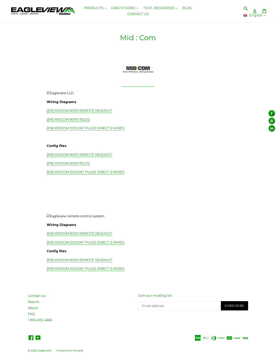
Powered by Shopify (70, 350)
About (33, 308)
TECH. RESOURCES (161, 8)
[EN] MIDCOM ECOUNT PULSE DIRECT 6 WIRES (85, 128)
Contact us (36, 296)
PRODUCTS (96, 8)
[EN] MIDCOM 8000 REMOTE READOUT (79, 111)
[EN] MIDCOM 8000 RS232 (68, 119)
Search (33, 302)
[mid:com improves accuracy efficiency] (138, 84)
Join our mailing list (155, 295)
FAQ (31, 314)
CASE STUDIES (125, 8)
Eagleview (45, 350)
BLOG (187, 8)
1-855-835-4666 (40, 320)
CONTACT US (138, 14)
